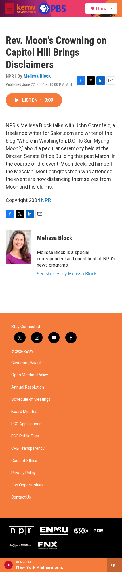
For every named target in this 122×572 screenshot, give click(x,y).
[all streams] (114, 565)
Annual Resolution (27, 387)
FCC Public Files (25, 436)
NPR (46, 200)
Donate (104, 8)
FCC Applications (26, 424)
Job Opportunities (27, 485)
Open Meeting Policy (29, 375)
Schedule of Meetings (31, 399)
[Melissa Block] (18, 247)
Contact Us (21, 497)
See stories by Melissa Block (67, 273)
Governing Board (26, 363)
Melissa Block (37, 76)
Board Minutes (24, 412)
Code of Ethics (24, 461)
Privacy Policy (23, 473)
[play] (8, 565)
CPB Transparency (28, 448)
